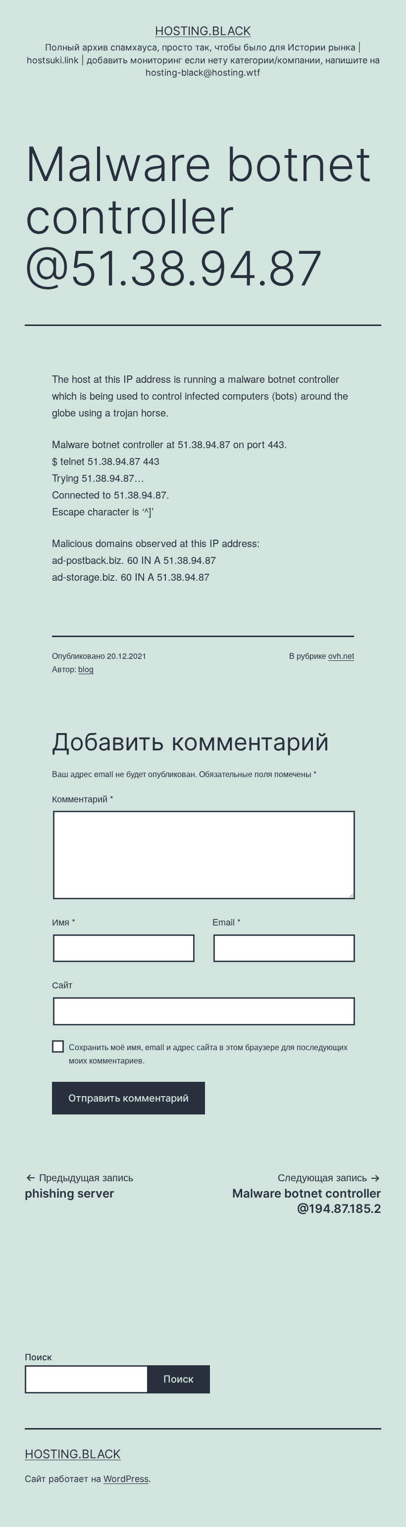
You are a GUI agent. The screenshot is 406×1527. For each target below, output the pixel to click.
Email (226, 921)
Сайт (62, 984)
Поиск (38, 1357)
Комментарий (82, 798)
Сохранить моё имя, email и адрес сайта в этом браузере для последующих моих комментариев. (208, 1053)
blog (86, 669)
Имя (63, 921)
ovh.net (341, 655)
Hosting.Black (203, 31)
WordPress (126, 1479)
